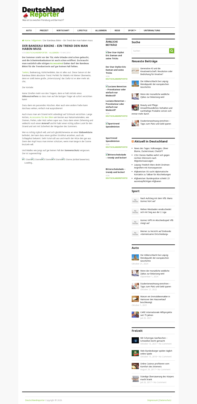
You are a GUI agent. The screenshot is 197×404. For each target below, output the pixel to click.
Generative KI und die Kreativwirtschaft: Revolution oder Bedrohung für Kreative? (156, 71)
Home (27, 40)
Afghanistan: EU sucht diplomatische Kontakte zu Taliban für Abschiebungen (152, 173)
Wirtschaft (63, 30)
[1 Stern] (26, 159)
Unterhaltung (152, 30)
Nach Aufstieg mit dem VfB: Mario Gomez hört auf (156, 200)
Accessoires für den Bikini (42, 117)
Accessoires (56, 63)
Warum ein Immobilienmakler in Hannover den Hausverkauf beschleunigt (155, 299)
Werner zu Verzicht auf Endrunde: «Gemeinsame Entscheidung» (155, 232)
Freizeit (44, 30)
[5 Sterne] (67, 159)
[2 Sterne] (36, 159)
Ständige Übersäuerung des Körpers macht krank (157, 378)
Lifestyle (82, 30)
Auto (29, 30)
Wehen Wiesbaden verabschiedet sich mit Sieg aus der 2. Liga (155, 210)
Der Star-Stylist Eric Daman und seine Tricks (116, 69)
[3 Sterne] (46, 159)
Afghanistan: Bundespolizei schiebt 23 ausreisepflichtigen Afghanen (152, 180)
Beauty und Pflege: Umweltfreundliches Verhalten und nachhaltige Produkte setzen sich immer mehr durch (152, 109)
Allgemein (101, 30)
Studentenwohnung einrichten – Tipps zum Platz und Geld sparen (155, 122)
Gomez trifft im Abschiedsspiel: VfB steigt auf (156, 221)
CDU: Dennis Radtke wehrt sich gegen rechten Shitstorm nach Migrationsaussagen (152, 158)
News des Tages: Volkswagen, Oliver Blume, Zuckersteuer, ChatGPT (151, 150)
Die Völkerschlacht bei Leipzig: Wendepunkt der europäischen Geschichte (154, 84)
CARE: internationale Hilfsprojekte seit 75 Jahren (156, 313)
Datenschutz (165, 400)
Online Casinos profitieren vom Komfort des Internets (154, 365)
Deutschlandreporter (36, 52)
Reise (117, 30)
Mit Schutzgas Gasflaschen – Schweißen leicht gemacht (153, 339)
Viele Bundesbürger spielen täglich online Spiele (156, 352)
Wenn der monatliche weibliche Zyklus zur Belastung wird (154, 95)
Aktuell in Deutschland (151, 141)
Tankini (25, 72)
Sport (132, 30)
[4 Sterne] (57, 159)
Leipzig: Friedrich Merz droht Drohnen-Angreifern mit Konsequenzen (152, 166)
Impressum (152, 400)
